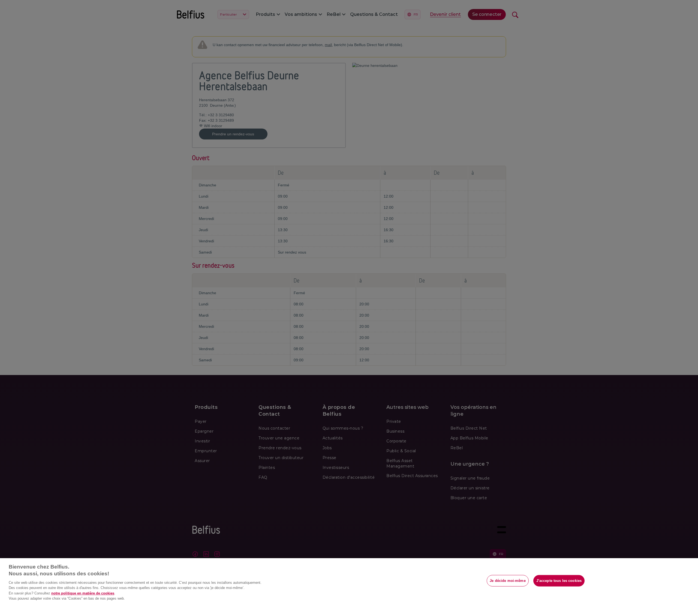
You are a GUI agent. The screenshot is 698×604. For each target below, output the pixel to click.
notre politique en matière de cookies (82, 593)
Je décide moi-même (507, 581)
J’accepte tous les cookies (559, 581)
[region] (349, 581)
